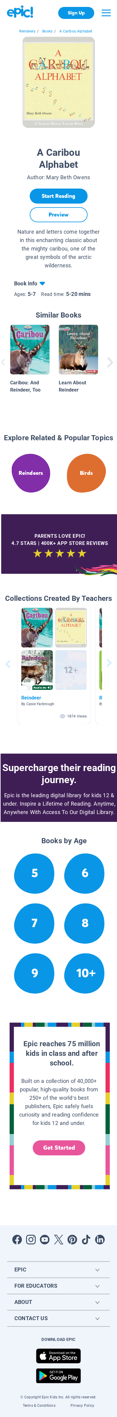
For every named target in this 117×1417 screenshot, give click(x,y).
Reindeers (27, 31)
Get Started (59, 1148)
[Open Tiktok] (86, 1239)
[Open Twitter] (58, 1239)
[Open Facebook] (17, 1239)
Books (47, 31)
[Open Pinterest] (72, 1239)
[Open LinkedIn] (100, 1239)
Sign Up (76, 13)
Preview (58, 214)
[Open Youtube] (45, 1239)
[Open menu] (106, 13)
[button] (54, 664)
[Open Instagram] (31, 1239)
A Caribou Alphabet (75, 31)
